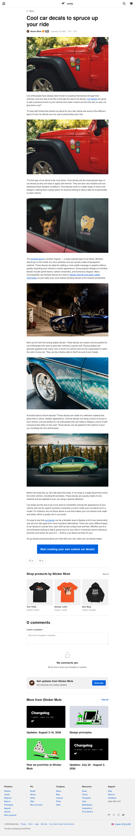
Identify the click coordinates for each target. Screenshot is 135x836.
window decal (37, 258)
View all (105, 699)
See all (105, 574)
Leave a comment (34, 629)
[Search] (124, 3)
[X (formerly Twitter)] (114, 814)
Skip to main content (2, 2)
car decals (50, 520)
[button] (67, 549)
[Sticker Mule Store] (109, 814)
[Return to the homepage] (63, 3)
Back (32, 11)
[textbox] (67, 324)
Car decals (92, 98)
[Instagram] (118, 814)
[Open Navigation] (3, 3)
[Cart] (131, 3)
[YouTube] (123, 814)
